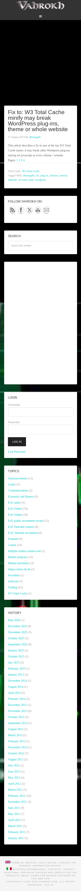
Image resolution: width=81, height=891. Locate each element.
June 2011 (14, 807)
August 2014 (15, 686)
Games (12, 545)
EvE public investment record (25, 520)
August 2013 (15, 729)
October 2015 (16, 656)
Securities (13, 575)
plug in (44, 175)
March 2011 (15, 826)
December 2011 (17, 801)
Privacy (55, 866)
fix (37, 175)
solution (54, 175)
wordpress (40, 179)
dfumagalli (28, 175)
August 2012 (15, 759)
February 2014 (16, 698)
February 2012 (16, 795)
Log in (48, 885)
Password (13, 422)
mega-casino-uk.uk (19, 569)
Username (14, 404)
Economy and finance (21, 496)
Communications (18, 490)
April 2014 (14, 692)
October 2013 (16, 717)
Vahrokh (12, 179)
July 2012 (14, 765)
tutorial (63, 175)
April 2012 (14, 783)
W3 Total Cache (30, 171)
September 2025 (17, 644)
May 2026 (14, 620)
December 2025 (17, 626)
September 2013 (17, 723)
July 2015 (14, 662)
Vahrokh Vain (40, 5)
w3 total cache (26, 179)
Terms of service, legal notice (34, 863)
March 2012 (15, 789)
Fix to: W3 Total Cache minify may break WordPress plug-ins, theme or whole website (38, 120)
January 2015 (16, 674)
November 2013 (17, 711)
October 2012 (16, 753)
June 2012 (14, 771)
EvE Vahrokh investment (23, 532)
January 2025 (16, 650)
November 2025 (17, 632)
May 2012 (14, 777)
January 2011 (16, 838)
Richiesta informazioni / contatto (37, 869)
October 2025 (16, 638)
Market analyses (17, 557)
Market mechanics (19, 563)
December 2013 (17, 704)
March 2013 (15, 735)
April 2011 (14, 820)
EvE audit (14, 502)
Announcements (17, 478)
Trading (12, 587)
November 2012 (17, 747)
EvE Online (15, 508)
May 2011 (14, 813)
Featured (13, 539)
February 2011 (16, 832)
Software (13, 581)
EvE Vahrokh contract (21, 526)
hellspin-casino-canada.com (24, 551)
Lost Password (16, 451)
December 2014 (17, 680)
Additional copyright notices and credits (34, 873)
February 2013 (16, 741)
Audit (11, 484)
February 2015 (16, 668)
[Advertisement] (40, 60)
